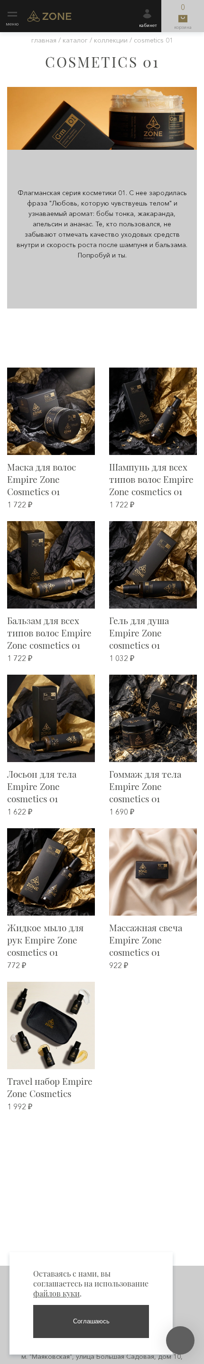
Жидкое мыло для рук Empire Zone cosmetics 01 (45, 939)
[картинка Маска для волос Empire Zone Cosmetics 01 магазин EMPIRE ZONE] (51, 411)
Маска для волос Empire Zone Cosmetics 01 (41, 479)
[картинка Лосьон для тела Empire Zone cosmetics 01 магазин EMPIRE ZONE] (51, 718)
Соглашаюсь (91, 1321)
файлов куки (56, 1293)
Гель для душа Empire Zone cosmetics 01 (139, 632)
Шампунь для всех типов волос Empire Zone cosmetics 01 (151, 479)
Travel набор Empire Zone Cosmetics (50, 1087)
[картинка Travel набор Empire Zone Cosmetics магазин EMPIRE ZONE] (51, 1025)
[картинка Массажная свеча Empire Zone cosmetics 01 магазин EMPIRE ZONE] (153, 872)
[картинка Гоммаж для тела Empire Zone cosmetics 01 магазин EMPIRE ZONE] (153, 718)
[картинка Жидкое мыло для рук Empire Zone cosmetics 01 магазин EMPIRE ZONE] (51, 872)
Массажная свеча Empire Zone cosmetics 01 (145, 939)
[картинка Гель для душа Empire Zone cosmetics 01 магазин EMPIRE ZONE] (153, 565)
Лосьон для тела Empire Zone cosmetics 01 (41, 786)
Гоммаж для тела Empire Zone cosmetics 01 (145, 786)
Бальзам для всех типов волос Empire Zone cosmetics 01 (49, 632)
